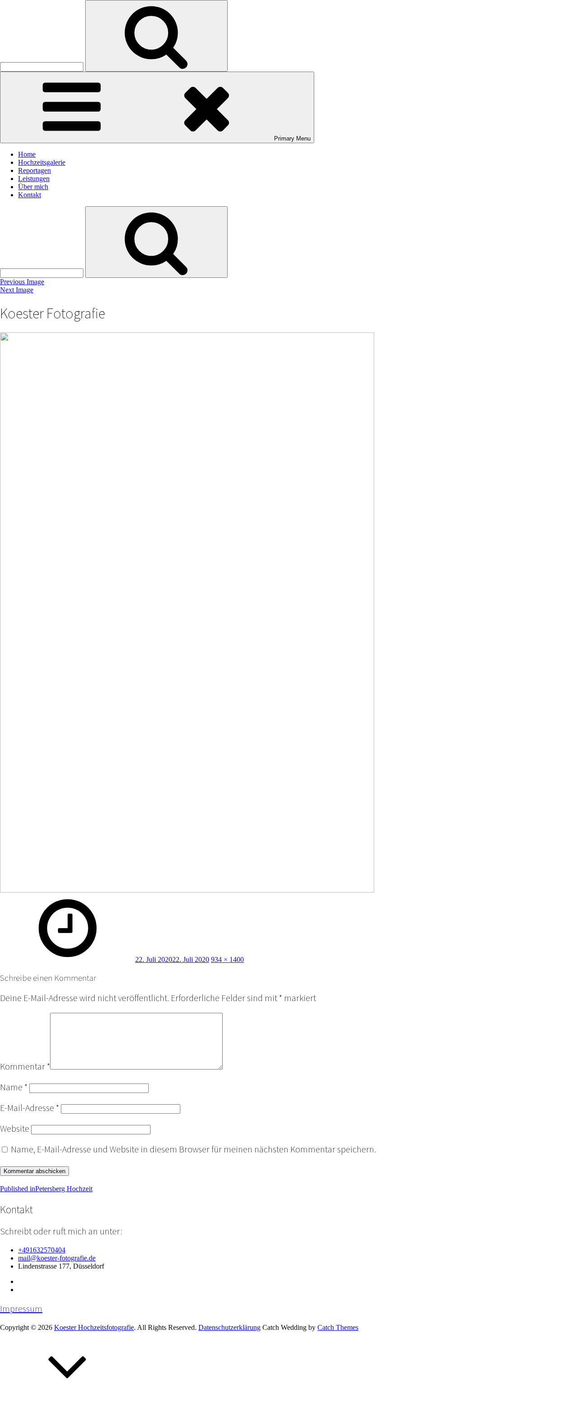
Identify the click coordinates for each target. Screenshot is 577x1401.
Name (13, 1087)
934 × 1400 (227, 959)
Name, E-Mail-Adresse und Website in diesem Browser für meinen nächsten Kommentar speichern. (193, 1149)
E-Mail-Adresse (29, 1108)
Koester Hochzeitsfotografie (94, 1327)
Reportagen (34, 170)
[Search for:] (42, 66)
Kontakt (29, 195)
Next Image (16, 290)
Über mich (33, 186)
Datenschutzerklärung (229, 1327)
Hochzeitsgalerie (41, 162)
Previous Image (22, 282)
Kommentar (25, 1066)
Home (27, 154)
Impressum (21, 1309)
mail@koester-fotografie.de (57, 1258)
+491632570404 (41, 1250)
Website (14, 1128)
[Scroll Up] (67, 1397)
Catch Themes (337, 1327)
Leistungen (34, 178)
